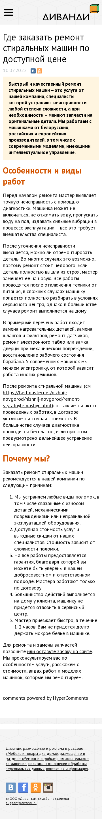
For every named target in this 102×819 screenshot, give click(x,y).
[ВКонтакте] (33, 70)
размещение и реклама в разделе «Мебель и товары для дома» (44, 751)
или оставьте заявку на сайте (59, 651)
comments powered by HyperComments (45, 698)
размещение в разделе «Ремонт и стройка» (45, 756)
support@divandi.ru (21, 803)
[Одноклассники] (39, 70)
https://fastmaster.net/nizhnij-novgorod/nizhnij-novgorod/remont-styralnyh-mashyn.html (41, 399)
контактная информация (67, 768)
